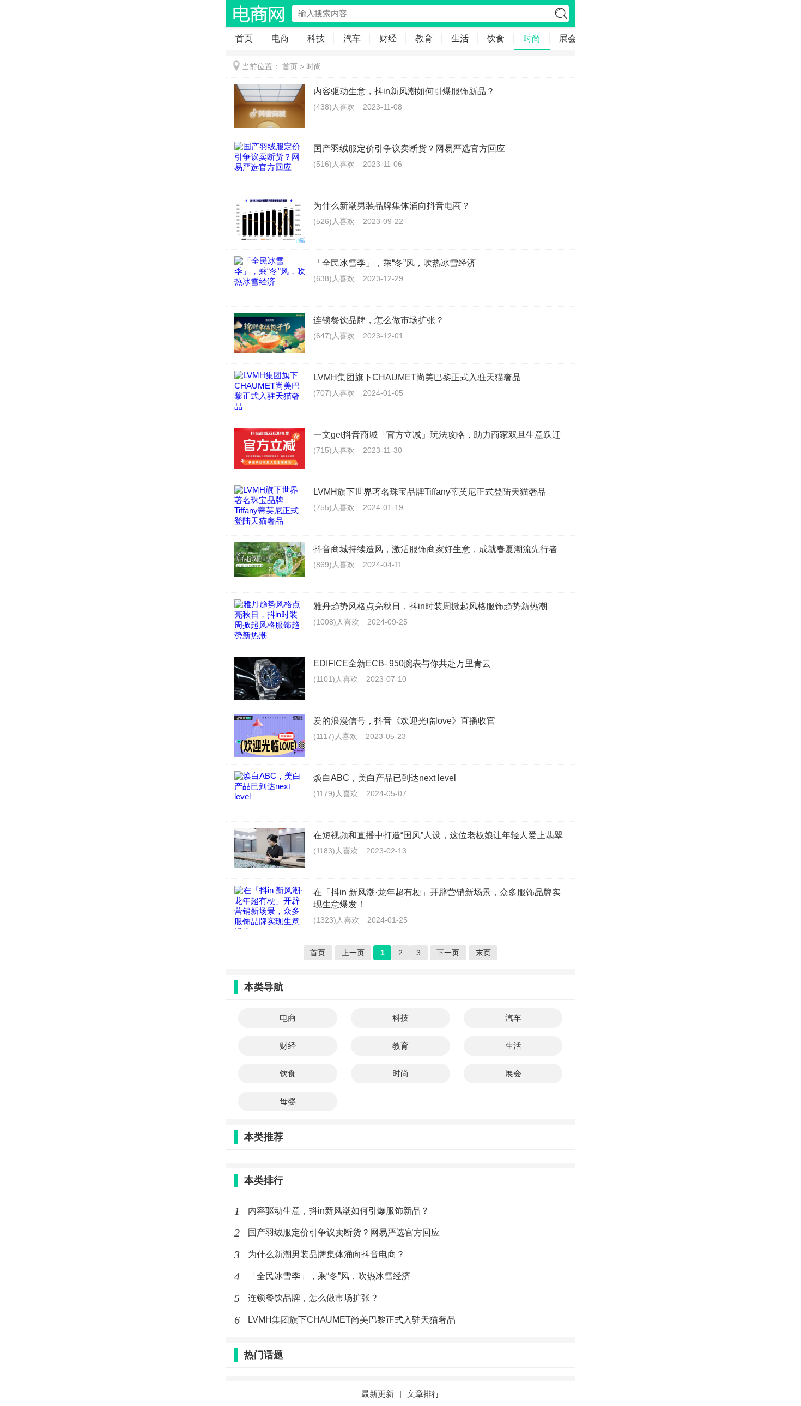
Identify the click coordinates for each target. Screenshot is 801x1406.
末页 (483, 952)
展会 (568, 38)
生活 (460, 38)
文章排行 (423, 1393)
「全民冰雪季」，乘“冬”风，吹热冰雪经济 (329, 1276)
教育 (424, 38)
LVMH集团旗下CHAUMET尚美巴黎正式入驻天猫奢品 (352, 1319)
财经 (388, 38)
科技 (316, 38)
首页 (244, 38)
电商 (280, 38)
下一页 (447, 952)
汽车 (352, 38)
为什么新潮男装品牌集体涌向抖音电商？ (326, 1254)
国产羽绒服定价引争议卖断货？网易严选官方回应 (344, 1232)
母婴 (288, 1101)
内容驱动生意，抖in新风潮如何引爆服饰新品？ (338, 1210)
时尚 (532, 38)
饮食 (496, 38)
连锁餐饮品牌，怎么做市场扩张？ (313, 1297)
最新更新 (377, 1393)
